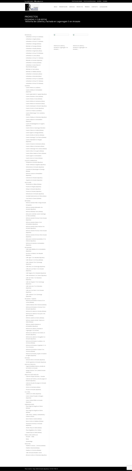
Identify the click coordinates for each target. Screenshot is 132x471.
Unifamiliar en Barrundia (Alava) (33, 76)
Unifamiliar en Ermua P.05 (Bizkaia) (34, 83)
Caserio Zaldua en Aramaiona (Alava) (35, 146)
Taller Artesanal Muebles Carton (34, 452)
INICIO (55, 7)
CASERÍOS (27, 85)
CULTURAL (27, 392)
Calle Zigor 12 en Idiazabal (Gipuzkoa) (35, 257)
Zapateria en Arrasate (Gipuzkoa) (34, 180)
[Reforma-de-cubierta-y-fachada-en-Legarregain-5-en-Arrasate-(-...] (80, 39)
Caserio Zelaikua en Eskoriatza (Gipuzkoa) (36, 117)
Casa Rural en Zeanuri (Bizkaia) (33, 198)
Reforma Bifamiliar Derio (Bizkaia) (34, 211)
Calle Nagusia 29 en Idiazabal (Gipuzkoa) (36, 273)
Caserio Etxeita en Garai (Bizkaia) (34, 99)
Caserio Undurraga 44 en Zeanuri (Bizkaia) (36, 148)
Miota (27, 439)
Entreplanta (29, 205)
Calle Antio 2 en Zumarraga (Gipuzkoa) (35, 266)
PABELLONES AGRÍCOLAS (31, 435)
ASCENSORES (28, 247)
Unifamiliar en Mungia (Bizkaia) (33, 43)
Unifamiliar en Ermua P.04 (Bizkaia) (34, 53)
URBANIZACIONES (29, 404)
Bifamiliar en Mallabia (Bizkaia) (33, 71)
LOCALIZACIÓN (103, 7)
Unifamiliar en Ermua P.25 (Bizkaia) (34, 36)
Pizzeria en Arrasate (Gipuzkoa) (33, 191)
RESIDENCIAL (28, 35)
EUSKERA (105, 1)
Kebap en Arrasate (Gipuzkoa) (33, 189)
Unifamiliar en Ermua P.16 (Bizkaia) (34, 41)
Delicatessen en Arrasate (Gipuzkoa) (35, 193)
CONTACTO (95, 7)
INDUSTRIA (27, 443)
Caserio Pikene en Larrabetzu (33, 87)
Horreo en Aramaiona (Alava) (33, 387)
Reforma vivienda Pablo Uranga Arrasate (36, 202)
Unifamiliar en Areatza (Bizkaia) (33, 62)
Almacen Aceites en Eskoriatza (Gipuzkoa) (36, 455)
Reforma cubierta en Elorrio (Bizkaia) (35, 318)
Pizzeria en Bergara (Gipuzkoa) (33, 186)
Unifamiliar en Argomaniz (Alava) (34, 51)
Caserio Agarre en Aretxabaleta (33, 155)
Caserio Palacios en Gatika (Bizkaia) (35, 130)
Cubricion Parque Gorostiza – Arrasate (35, 376)
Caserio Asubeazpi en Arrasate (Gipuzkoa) (36, 106)
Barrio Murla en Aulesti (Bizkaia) (34, 419)
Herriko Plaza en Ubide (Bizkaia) (34, 427)
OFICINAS (27, 358)
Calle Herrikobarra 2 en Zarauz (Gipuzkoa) (36, 275)
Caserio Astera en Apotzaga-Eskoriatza (35, 128)
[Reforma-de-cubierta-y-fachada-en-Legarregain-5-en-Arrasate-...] (61, 39)
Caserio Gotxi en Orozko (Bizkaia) (34, 158)
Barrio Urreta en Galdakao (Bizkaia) (34, 421)
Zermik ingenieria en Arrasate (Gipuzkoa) (36, 362)
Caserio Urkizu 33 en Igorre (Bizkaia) (35, 151)
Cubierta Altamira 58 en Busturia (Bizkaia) (36, 304)
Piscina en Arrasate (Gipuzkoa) (33, 389)
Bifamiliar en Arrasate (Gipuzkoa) (34, 60)
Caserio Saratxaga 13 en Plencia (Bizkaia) (36, 137)
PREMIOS (87, 7)
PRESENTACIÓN (63, 7)
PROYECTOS (80, 7)
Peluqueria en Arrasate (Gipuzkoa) (34, 162)
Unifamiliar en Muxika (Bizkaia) (33, 48)
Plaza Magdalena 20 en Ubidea (33, 430)
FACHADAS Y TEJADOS (30, 298)
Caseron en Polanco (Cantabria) (34, 110)
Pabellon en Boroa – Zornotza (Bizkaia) (35, 445)
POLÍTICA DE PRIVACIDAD (90, 1)
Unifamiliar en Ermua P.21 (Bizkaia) (34, 58)
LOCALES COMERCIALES (31, 160)
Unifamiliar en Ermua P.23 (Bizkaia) (34, 78)
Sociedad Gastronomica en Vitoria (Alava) (36, 196)
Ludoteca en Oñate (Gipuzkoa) (33, 393)
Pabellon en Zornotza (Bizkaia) (33, 450)
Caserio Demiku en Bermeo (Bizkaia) (35, 135)
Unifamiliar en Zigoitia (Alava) (33, 39)
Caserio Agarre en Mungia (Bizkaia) (34, 132)
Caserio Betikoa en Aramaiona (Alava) (35, 101)
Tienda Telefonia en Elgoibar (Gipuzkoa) (36, 164)
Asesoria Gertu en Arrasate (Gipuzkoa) (35, 359)
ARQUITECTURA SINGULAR (31, 374)
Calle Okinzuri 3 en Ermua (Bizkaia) (34, 260)
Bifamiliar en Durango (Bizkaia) (33, 46)
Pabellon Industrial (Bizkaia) (32, 448)
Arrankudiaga (29, 441)
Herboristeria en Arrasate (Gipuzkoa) (35, 167)
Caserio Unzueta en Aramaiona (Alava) (35, 144)
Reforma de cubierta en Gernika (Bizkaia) (36, 311)
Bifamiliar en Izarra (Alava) (32, 69)
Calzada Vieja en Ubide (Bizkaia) (34, 432)
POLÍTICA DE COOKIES (77, 1)
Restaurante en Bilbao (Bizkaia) (33, 184)
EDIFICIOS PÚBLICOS (30, 364)
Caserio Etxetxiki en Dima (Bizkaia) (34, 96)
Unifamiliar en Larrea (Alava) (33, 55)
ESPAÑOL (99, 1)
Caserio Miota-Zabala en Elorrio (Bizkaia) (36, 153)
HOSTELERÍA (28, 182)
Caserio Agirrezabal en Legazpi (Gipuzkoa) (36, 94)
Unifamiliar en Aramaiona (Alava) (34, 74)
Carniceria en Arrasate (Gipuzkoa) (34, 177)
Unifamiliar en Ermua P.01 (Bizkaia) (34, 81)
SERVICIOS (72, 7)
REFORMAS (27, 201)
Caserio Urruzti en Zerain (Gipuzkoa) (35, 108)
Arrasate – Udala (30, 436)
